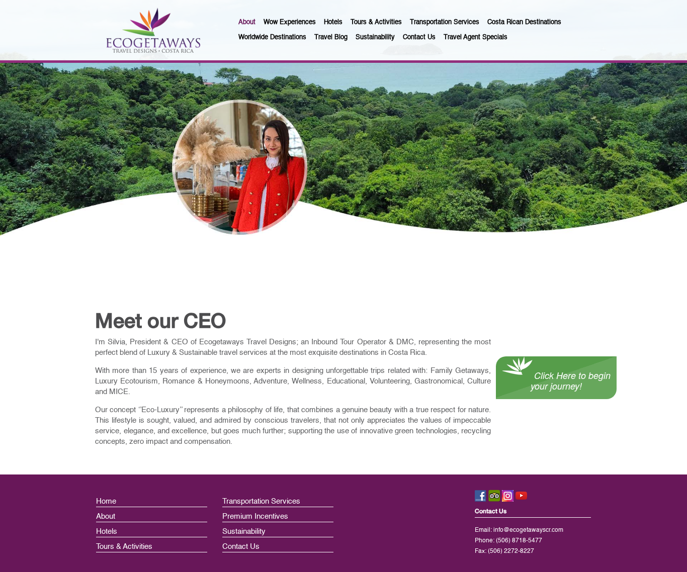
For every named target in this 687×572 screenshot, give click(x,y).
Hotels (106, 531)
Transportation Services (261, 501)
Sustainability (244, 531)
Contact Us (241, 546)
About (105, 516)
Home (106, 501)
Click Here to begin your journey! (571, 380)
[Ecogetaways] (153, 30)
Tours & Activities (124, 546)
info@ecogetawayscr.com (528, 530)
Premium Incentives (255, 516)
